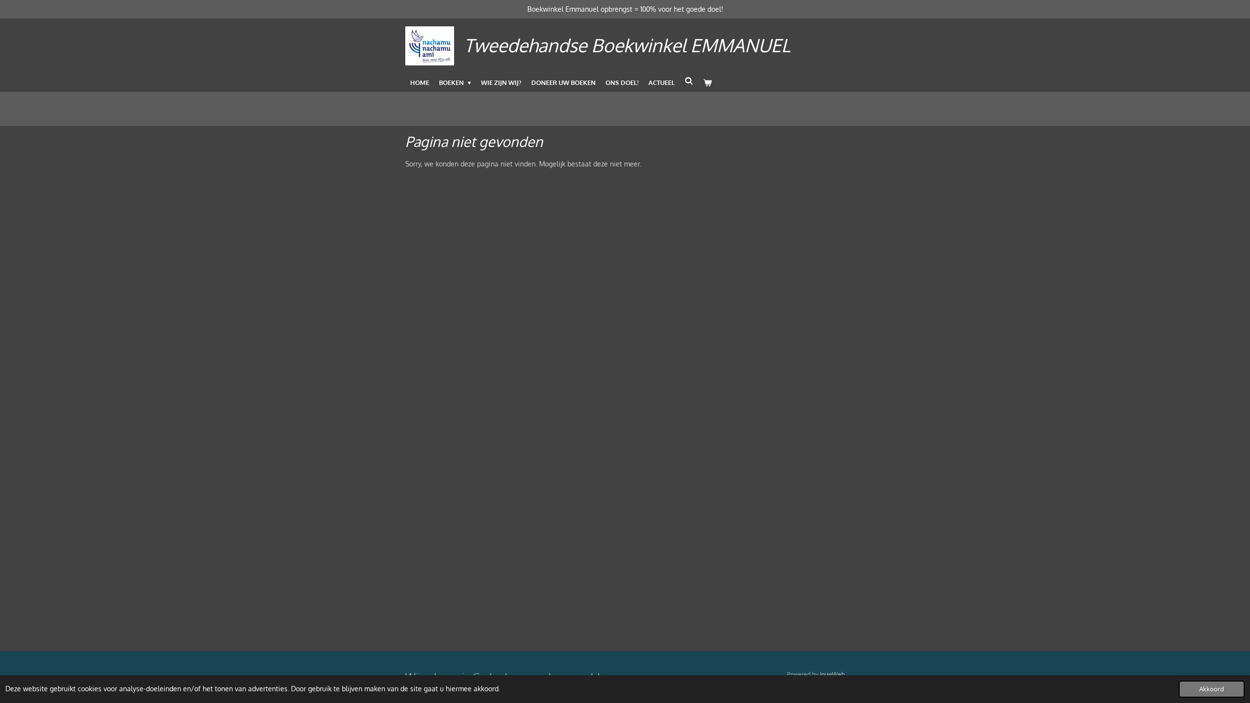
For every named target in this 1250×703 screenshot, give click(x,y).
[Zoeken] (689, 81)
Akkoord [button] (1211, 689)
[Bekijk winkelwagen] (707, 82)
